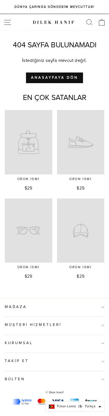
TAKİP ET (17, 361)
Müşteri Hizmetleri (33, 325)
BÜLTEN (15, 379)
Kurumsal (19, 343)
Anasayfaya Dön (54, 78)
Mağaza (16, 307)
